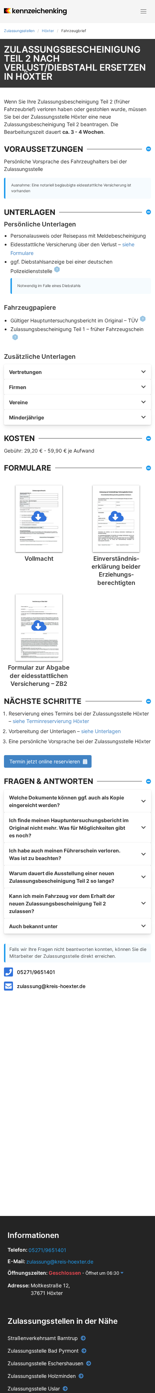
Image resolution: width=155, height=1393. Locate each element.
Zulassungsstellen (19, 30)
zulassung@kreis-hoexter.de (51, 986)
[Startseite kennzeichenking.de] (35, 11)
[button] (143, 11)
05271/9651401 (36, 972)
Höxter (48, 30)
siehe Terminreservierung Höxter (51, 721)
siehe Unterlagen (101, 731)
